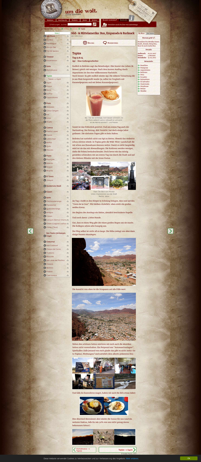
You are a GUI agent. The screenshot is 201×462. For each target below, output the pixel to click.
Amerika (50, 20)
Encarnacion (51, 60)
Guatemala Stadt (53, 186)
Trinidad (49, 57)
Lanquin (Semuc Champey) (58, 220)
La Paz (49, 93)
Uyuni (48, 82)
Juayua (49, 180)
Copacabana (52, 97)
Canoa (49, 135)
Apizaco (49, 267)
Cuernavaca (51, 275)
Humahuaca (51, 70)
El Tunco (50, 176)
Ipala (48, 197)
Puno (48, 103)
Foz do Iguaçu (52, 51)
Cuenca (49, 127)
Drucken (91, 43)
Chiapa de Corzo (53, 249)
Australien (62, 20)
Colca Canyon (52, 110)
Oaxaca (49, 264)
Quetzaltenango (53, 208)
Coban (49, 216)
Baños (49, 142)
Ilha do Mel (51, 47)
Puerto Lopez (52, 131)
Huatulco (50, 253)
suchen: (58, 24)
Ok (189, 458)
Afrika (94, 20)
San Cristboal (52, 245)
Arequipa (50, 107)
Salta (48, 66)
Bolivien (75, 29)
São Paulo (50, 36)
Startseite (57, 29)
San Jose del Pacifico (55, 260)
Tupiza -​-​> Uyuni (54, 79)
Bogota (49, 170)
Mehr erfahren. (132, 458)
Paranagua (51, 43)
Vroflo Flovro (78, 36)
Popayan (50, 159)
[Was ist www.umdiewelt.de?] (131, 18)
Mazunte (50, 256)
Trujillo (49, 122)
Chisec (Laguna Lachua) (56, 223)
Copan (49, 192)
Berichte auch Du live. (123, 25)
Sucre (48, 90)
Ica (47, 114)
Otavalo (49, 150)
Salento (49, 163)
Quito (48, 146)
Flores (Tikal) (52, 227)
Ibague (49, 167)
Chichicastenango (54, 201)
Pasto (48, 156)
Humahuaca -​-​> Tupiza (83, 450)
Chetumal (50, 241)
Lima (48, 118)
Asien (85, 20)
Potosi (49, 86)
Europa (74, 20)
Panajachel (51, 205)
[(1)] (45, 36)
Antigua (49, 212)
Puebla (49, 271)
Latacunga (51, 139)
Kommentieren (113, 43)
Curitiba (49, 40)
